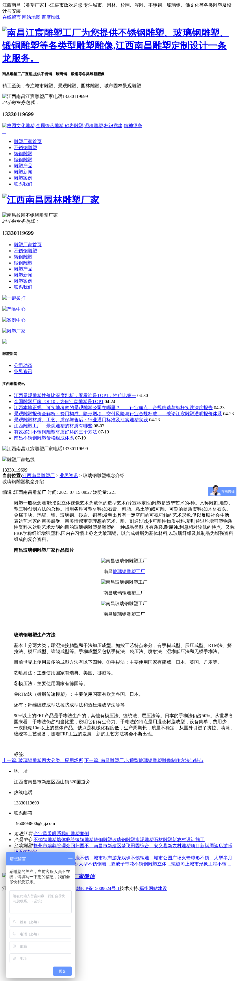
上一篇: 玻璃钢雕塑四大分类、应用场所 (42, 760)
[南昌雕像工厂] (118, 58)
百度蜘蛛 (51, 17)
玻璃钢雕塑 (123, 839)
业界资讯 (23, 371)
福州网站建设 (153, 888)
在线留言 (11, 17)
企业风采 (43, 833)
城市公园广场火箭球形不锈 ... (184, 857)
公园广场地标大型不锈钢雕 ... (81, 863)
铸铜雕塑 (23, 153)
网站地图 (31, 17)
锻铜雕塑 (23, 159)
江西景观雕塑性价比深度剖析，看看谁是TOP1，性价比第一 (75, 395)
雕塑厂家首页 (28, 141)
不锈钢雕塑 (25, 147)
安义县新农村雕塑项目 (177, 845)
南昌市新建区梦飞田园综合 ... (124, 845)
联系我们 (23, 183)
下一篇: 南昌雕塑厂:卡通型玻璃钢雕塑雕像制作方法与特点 (143, 760)
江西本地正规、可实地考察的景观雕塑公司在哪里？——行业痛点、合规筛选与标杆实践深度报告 (113, 407)
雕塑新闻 (23, 171)
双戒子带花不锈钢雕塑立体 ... (141, 863)
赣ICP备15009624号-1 (98, 888)
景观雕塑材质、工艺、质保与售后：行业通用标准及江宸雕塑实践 (81, 419)
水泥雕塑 (144, 839)
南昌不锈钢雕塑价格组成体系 (44, 437)
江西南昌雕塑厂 (38, 475)
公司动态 (23, 365)
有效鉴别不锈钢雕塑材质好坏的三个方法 (55, 431)
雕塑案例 (23, 177)
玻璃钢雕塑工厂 (129, 571)
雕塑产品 (23, 165)
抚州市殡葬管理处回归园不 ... (64, 845)
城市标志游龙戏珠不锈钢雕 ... (124, 857)
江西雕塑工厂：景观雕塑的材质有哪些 (53, 425)
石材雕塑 (163, 839)
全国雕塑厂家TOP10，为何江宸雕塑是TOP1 (58, 401)
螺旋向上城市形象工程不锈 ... (201, 863)
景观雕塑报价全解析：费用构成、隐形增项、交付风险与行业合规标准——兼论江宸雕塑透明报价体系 (118, 413)
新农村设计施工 (188, 839)
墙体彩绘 (66, 839)
